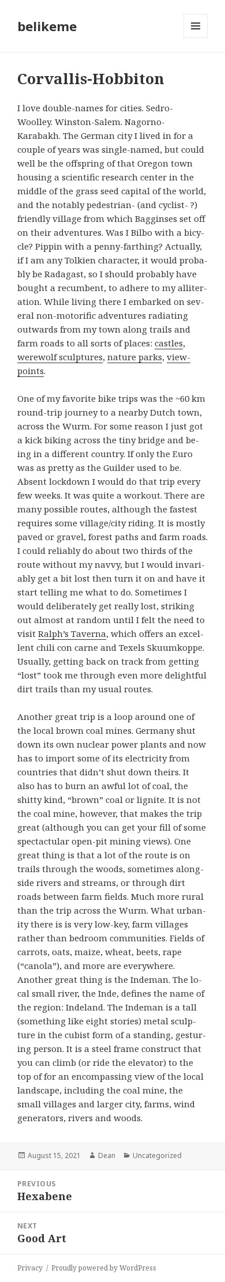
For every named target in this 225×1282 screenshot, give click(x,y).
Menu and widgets (196, 37)
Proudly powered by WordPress (103, 1268)
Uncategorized (157, 1155)
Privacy (30, 1268)
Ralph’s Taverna (72, 633)
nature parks (134, 357)
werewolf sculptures (60, 357)
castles (169, 343)
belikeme (47, 26)
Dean (106, 1155)
